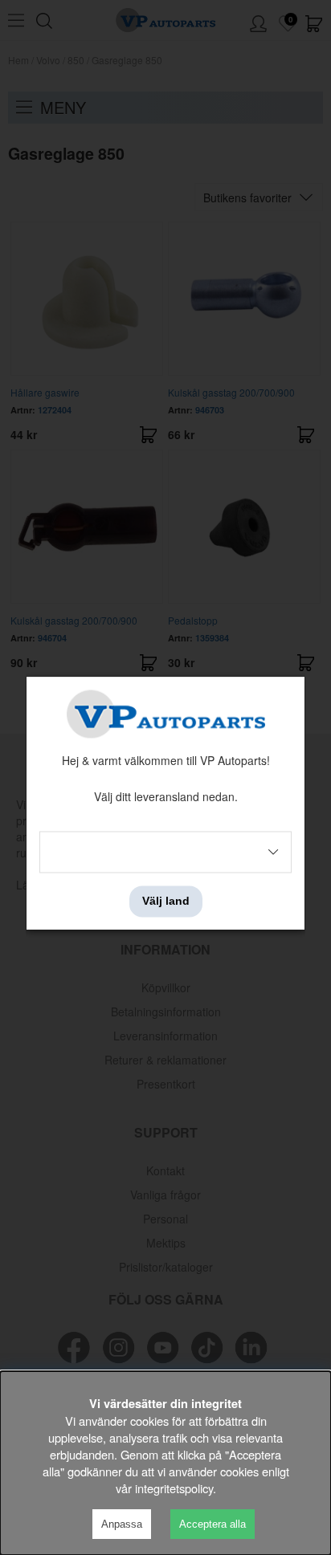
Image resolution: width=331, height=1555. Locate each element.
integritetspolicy (174, 1488)
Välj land (166, 901)
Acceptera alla (212, 1524)
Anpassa (121, 1524)
